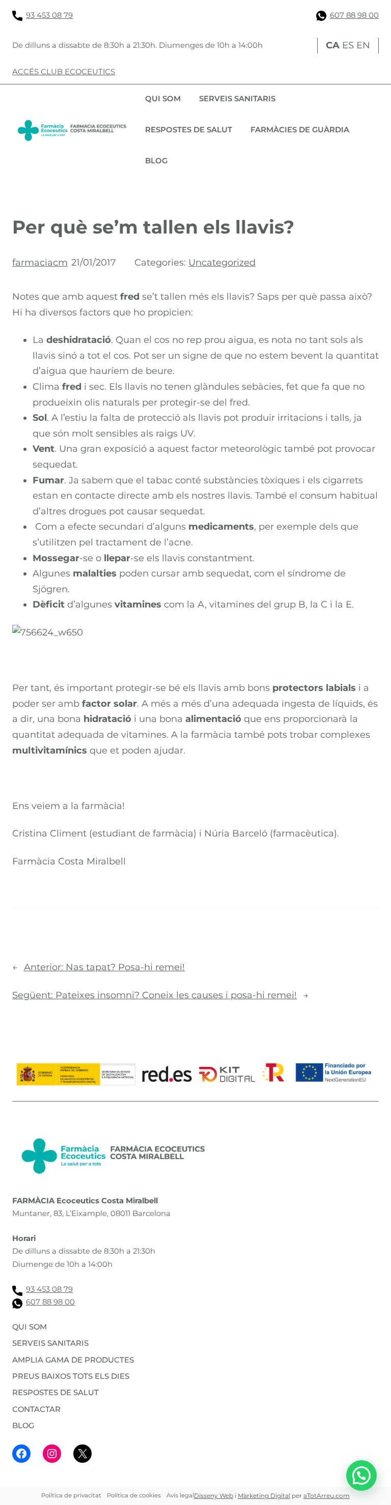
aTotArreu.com (326, 1495)
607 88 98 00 (354, 15)
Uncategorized (222, 262)
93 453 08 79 (49, 15)
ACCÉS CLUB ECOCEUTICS (63, 71)
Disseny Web (213, 1495)
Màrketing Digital (264, 1495)
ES (348, 45)
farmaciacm (40, 262)
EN (363, 45)
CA (333, 45)
